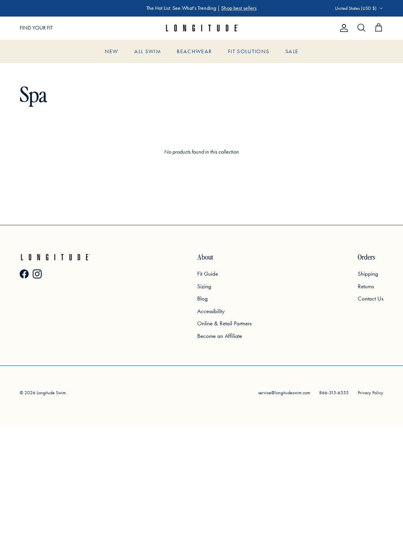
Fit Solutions (249, 51)
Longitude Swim (51, 392)
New (111, 51)
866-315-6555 (334, 392)
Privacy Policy (370, 392)
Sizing (204, 286)
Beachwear (194, 51)
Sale (291, 51)
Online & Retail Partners (224, 323)
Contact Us (370, 298)
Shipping (368, 273)
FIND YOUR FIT (36, 27)
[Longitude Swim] (201, 28)
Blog (202, 298)
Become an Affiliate (219, 335)
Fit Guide (207, 273)
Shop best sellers (239, 8)
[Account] (342, 28)
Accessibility (211, 311)
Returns (366, 286)
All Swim (147, 51)
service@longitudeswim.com (284, 392)
